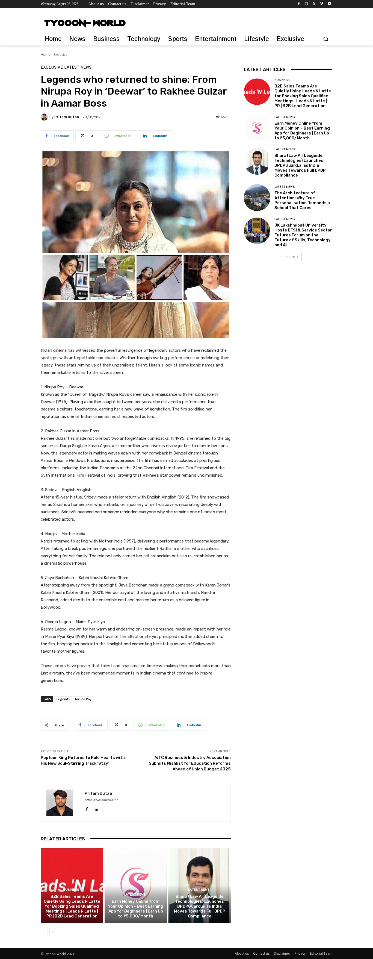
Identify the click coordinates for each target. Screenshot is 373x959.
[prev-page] (44, 931)
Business (71, 889)
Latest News (77, 67)
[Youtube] (329, 4)
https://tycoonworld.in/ (101, 800)
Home (45, 54)
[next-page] (52, 931)
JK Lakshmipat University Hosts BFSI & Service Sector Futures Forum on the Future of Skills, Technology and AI (303, 235)
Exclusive (60, 54)
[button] (325, 38)
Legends (63, 699)
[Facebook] (299, 4)
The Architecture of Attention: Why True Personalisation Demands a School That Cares (302, 200)
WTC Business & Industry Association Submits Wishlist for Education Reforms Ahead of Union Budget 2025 (190, 763)
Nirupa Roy (83, 699)
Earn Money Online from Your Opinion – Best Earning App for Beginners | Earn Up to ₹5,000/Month (135, 909)
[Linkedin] (96, 808)
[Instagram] (306, 4)
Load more (286, 256)
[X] (314, 4)
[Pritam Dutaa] (45, 117)
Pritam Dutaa (66, 117)
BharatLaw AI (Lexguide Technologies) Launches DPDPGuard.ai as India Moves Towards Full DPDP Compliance (199, 906)
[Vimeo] (321, 4)
